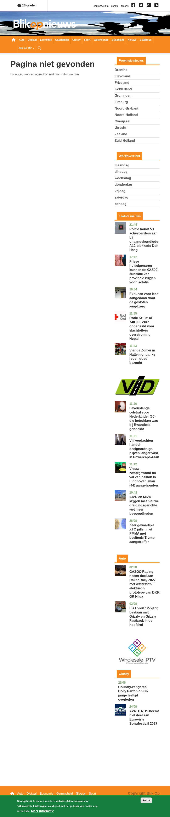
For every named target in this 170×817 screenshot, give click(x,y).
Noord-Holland (126, 115)
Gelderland (123, 89)
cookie (115, 6)
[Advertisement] (137, 762)
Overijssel (122, 121)
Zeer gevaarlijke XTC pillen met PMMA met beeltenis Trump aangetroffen (142, 533)
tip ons (125, 6)
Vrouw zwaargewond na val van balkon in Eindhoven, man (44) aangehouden (143, 477)
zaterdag (121, 197)
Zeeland (121, 134)
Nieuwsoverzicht (13, 40)
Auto (21, 39)
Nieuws (132, 39)
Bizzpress (146, 39)
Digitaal (32, 39)
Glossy (76, 39)
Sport (87, 39)
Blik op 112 (25, 48)
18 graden (28, 5)
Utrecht (120, 127)
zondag (120, 204)
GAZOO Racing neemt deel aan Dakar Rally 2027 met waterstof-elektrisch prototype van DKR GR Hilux (144, 584)
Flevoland (122, 76)
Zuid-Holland (125, 140)
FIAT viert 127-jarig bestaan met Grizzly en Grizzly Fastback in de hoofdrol (144, 616)
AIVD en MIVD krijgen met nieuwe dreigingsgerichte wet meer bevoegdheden (144, 505)
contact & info (101, 6)
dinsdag (121, 171)
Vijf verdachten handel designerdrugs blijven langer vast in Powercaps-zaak (144, 449)
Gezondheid (62, 39)
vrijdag (120, 191)
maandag (122, 165)
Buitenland (118, 39)
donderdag (123, 184)
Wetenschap (101, 39)
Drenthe (121, 70)
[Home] (44, 24)
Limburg (121, 102)
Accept (146, 800)
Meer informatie (42, 811)
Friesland (122, 82)
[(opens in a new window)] (134, 6)
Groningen (123, 95)
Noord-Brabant (126, 108)
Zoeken (39, 48)
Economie (46, 39)
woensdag (123, 178)
